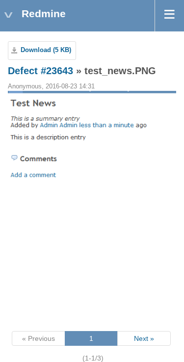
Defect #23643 (40, 70)
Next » (144, 338)
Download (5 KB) (46, 50)
